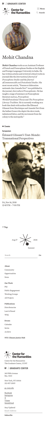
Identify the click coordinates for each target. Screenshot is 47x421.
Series (7, 328)
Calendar (8, 324)
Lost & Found (10, 311)
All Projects (9, 298)
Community (9, 270)
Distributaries (10, 307)
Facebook (8, 393)
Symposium (6, 131)
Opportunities (10, 273)
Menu (42, 8)
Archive (8, 332)
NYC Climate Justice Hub (15, 338)
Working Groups (11, 294)
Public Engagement (12, 290)
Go (40, 255)
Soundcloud (9, 403)
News (7, 277)
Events (7, 320)
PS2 (6, 287)
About (7, 266)
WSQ (7, 315)
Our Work (9, 283)
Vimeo (7, 400)
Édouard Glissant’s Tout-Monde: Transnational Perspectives (21, 136)
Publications (10, 304)
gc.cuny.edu (9, 388)
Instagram (9, 395)
